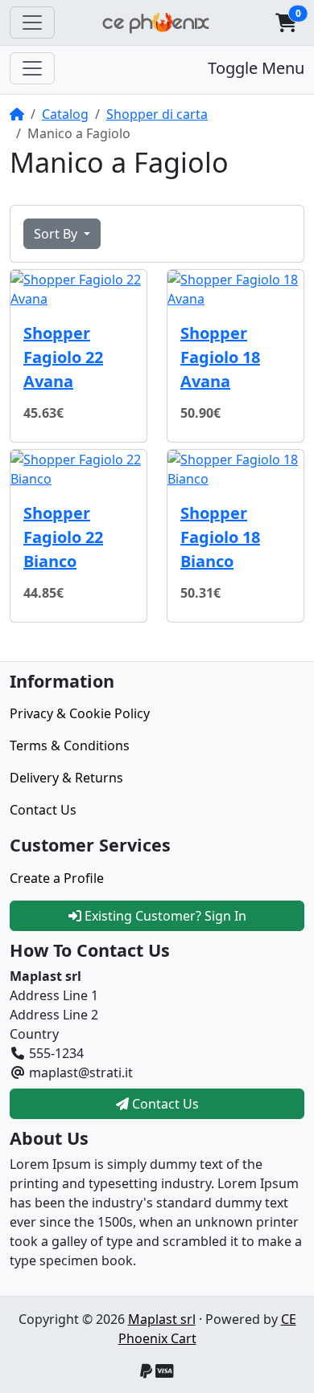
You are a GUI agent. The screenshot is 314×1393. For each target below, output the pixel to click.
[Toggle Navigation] (32, 22)
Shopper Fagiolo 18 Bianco (220, 537)
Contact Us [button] (164, 1104)
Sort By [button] (57, 234)
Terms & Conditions (70, 745)
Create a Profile (57, 878)
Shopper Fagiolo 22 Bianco (63, 537)
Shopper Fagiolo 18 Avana (220, 357)
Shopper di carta (157, 114)
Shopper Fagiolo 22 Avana (63, 357)
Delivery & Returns (66, 777)
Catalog (65, 114)
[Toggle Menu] (32, 68)
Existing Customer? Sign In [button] (163, 916)
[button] (286, 22)
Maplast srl (162, 1319)
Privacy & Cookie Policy (80, 713)
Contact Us (43, 810)
